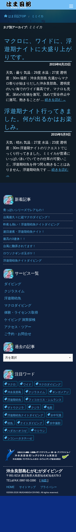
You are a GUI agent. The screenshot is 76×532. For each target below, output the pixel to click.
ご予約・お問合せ (17, 334)
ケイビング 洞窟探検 (19, 319)
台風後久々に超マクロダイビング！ (26, 217)
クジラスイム (14, 291)
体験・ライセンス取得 (21, 312)
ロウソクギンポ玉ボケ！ (19, 253)
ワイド (27, 384)
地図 (44, 480)
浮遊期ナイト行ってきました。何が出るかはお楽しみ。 (38, 119)
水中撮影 (55, 422)
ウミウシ (39, 430)
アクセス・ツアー (17, 327)
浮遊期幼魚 (12, 298)
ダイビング (12, 284)
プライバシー (48, 487)
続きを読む (55, 100)
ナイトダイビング (31, 422)
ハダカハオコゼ (17, 430)
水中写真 (55, 414)
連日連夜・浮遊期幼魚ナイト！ (24, 231)
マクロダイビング (17, 305)
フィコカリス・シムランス (44, 399)
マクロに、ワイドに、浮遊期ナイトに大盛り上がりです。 (38, 49)
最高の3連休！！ (14, 239)
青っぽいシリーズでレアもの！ (24, 210)
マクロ (11, 384)
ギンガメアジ (60, 391)
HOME (10, 487)
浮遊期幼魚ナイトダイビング (22, 260)
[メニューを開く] (68, 6)
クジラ (35, 407)
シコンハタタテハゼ (19, 438)
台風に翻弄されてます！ (19, 246)
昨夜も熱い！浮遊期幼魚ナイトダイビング (31, 224)
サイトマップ (27, 487)
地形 (49, 407)
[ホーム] (38, 5)
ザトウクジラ (15, 407)
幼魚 (10, 422)
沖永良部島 (14, 391)
